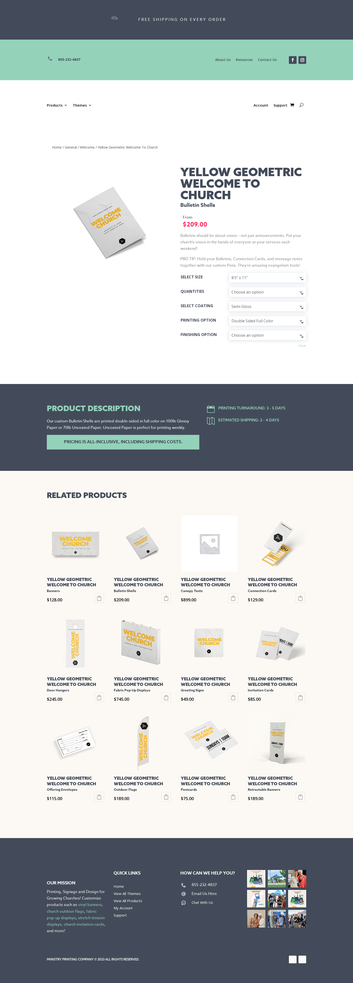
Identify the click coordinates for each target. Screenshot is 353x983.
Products (55, 105)
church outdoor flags (65, 911)
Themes (80, 105)
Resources (244, 60)
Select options (99, 598)
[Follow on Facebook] (293, 60)
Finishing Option (199, 334)
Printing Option (198, 320)
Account (261, 105)
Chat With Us (202, 902)
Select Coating (197, 305)
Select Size (192, 277)
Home (57, 147)
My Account (123, 908)
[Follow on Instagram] (302, 60)
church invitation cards (84, 924)
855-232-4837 (69, 59)
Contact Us (267, 60)
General (71, 147)
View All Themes (127, 894)
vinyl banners (90, 905)
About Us (223, 60)
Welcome (87, 147)
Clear (302, 345)
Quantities (192, 291)
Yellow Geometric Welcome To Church (128, 147)
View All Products (128, 901)
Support (280, 105)
